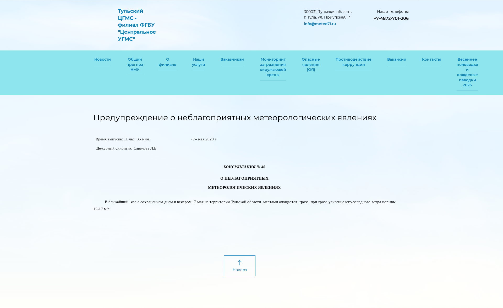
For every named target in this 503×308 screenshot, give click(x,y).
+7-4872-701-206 (391, 18)
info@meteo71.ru (320, 23)
